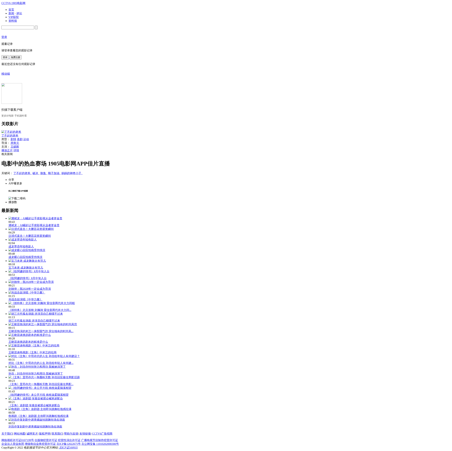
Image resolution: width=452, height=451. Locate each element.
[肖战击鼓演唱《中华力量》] (26, 292)
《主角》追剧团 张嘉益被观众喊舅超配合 (34, 405)
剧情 (13, 139)
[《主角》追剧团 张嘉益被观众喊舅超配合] (35, 398)
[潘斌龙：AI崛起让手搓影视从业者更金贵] (35, 218)
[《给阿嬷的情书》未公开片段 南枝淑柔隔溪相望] (39, 387)
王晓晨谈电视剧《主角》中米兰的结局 (32, 352)
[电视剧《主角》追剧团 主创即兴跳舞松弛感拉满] (39, 409)
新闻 (11, 13)
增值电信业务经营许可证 (40, 443)
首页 (11, 9)
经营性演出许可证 (69, 440)
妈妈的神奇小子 (72, 173)
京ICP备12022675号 (68, 443)
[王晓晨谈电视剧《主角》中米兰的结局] (33, 345)
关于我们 (7, 433)
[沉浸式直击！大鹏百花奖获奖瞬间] (31, 228)
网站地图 (19, 433)
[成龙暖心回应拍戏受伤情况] (26, 250)
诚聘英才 (32, 433)
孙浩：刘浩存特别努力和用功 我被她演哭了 (35, 373)
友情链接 (85, 433)
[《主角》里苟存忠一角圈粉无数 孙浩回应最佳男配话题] (44, 377)
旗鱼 (43, 173)
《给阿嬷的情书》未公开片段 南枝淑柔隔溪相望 (38, 394)
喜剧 (20, 139)
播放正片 (7, 150)
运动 (26, 139)
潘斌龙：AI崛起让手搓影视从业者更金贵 (34, 225)
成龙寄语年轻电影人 (21, 246)
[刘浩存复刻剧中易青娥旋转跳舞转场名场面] (36, 419)
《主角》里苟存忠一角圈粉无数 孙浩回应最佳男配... (40, 384)
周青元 (15, 142)
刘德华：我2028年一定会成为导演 (29, 288)
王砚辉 (15, 146)
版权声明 (44, 433)
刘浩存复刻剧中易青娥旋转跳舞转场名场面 (35, 426)
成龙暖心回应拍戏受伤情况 (25, 257)
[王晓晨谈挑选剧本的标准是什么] (29, 334)
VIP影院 (13, 17)
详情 (16, 150)
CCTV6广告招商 (102, 433)
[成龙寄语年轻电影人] (22, 239)
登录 (5, 57)
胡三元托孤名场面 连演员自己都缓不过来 (34, 320)
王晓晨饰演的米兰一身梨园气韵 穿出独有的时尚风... (40, 331)
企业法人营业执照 (12, 443)
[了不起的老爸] (11, 131)
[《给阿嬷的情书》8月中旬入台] (28, 271)
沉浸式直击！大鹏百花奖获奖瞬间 (29, 235)
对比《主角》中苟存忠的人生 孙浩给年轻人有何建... (40, 362)
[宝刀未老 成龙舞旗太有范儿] (27, 260)
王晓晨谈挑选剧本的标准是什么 (28, 341)
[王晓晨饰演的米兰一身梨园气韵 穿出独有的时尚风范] (42, 324)
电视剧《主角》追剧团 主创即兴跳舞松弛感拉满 (38, 415)
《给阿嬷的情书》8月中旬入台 (27, 278)
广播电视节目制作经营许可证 (99, 440)
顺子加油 (54, 173)
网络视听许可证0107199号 (17, 440)
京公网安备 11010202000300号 (100, 443)
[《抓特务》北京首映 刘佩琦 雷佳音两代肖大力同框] (41, 303)
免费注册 (15, 57)
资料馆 (12, 20)
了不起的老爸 (9, 135)
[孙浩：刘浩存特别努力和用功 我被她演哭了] (37, 366)
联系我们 (57, 433)
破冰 (36, 173)
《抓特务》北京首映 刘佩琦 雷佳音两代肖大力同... (39, 309)
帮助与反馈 (71, 433)
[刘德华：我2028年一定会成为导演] (31, 281)
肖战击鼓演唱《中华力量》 (25, 299)
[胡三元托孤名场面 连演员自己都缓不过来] (35, 313)
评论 (19, 13)
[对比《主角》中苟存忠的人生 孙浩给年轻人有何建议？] (44, 356)
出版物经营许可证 (46, 440)
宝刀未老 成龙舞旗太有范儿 (25, 267)
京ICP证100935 (68, 447)
